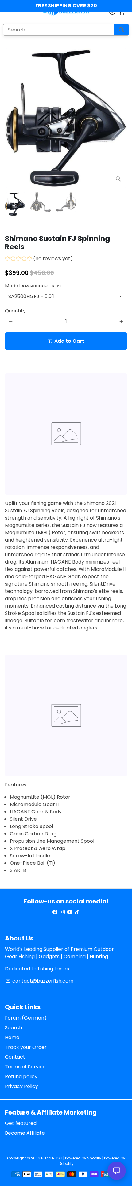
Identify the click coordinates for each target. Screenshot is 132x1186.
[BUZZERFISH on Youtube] (69, 912)
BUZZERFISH (51, 1158)
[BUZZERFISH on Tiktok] (77, 912)
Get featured (21, 1123)
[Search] (121, 29)
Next (121, 118)
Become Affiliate (25, 1133)
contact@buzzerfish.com (39, 980)
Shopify (94, 1158)
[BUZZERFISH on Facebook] (54, 912)
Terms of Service (25, 1066)
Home (12, 1037)
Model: (33, 285)
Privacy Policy (21, 1086)
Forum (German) (26, 1017)
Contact (15, 1056)
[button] (39, 259)
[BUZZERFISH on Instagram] (62, 912)
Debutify (66, 1163)
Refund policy (21, 1076)
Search (13, 1027)
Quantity (15, 310)
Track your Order (26, 1047)
